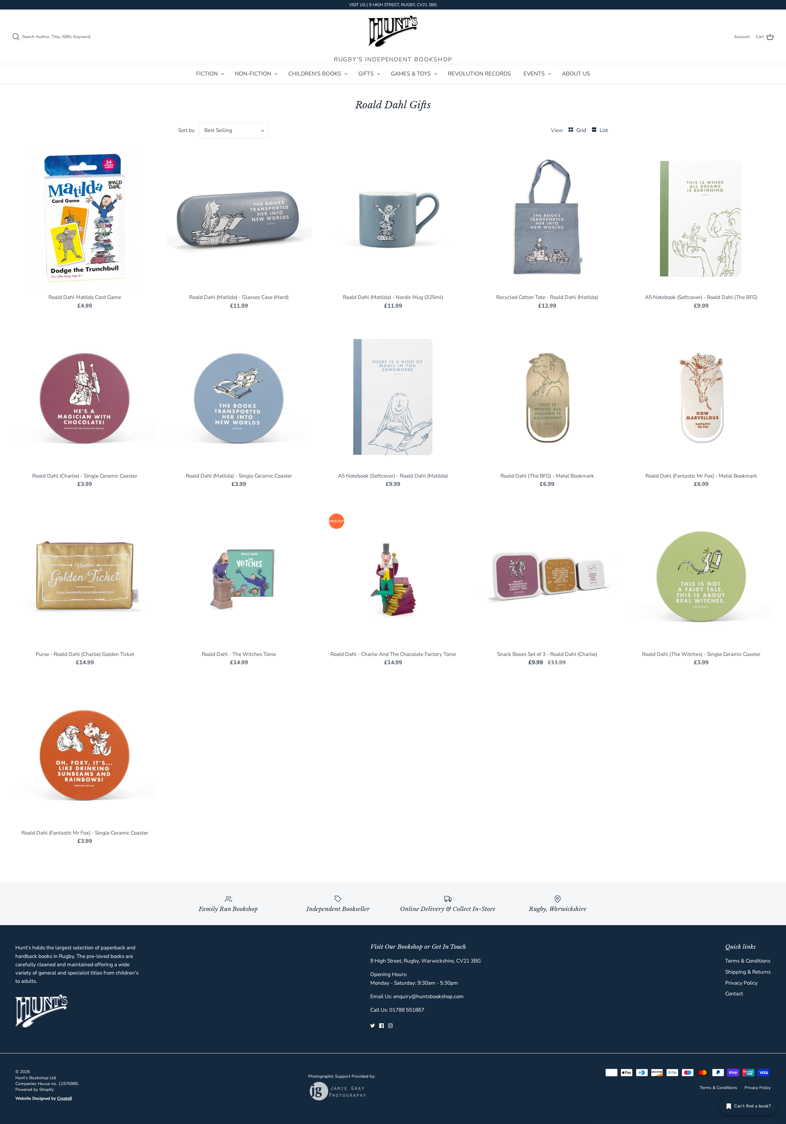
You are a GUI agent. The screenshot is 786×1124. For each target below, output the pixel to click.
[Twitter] (372, 1025)
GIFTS (366, 73)
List (604, 130)
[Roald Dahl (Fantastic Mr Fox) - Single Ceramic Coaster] (84, 754)
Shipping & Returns (748, 971)
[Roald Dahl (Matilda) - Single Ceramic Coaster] (238, 397)
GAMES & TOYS (411, 73)
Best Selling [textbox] (218, 130)
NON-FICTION (253, 73)
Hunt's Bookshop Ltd (35, 1078)
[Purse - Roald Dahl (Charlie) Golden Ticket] (84, 576)
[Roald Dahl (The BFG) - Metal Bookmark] (547, 397)
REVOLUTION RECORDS (479, 73)
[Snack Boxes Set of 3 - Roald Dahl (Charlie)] (547, 576)
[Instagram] (390, 1025)
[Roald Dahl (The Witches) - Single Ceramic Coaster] (701, 576)
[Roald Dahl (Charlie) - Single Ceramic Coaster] (84, 397)
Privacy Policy (741, 982)
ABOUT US (576, 73)
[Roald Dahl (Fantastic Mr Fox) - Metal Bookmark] (701, 397)
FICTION (207, 73)
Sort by (186, 130)
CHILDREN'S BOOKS (314, 73)
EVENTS (534, 73)
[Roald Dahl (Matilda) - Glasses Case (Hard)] (238, 219)
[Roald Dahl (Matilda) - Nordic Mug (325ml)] (393, 219)
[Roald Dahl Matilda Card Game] (84, 219)
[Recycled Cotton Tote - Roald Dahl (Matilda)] (547, 219)
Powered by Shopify (34, 1089)
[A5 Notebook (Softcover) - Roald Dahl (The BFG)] (701, 219)
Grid (581, 130)
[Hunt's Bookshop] (393, 31)
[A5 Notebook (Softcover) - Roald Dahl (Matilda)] (393, 397)
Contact (734, 993)
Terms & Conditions (747, 960)
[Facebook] (381, 1025)
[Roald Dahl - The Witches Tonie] (238, 576)
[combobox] (233, 130)
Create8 (64, 1098)
